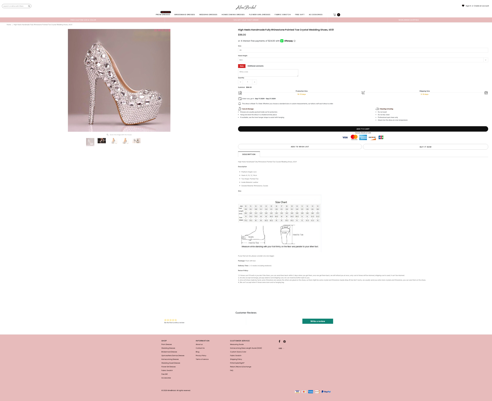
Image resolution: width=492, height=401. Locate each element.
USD (280, 348)
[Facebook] (279, 341)
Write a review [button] (317, 321)
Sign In (468, 6)
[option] (83, 19)
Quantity (241, 78)
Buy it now (426, 147)
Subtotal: (241, 87)
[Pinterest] (284, 341)
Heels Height (242, 56)
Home (9, 25)
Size (239, 46)
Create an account (481, 6)
